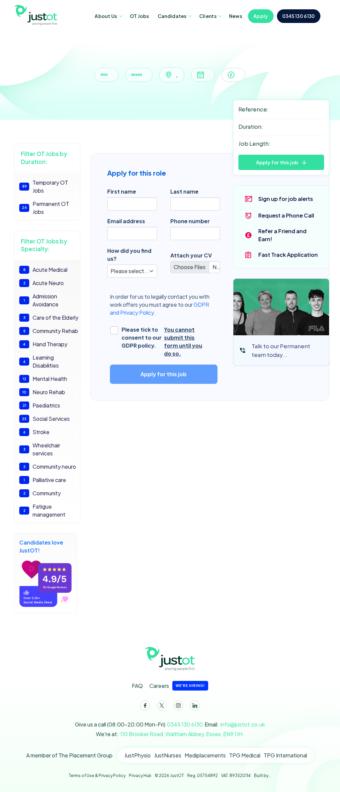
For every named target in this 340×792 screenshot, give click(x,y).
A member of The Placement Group (69, 755)
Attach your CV (191, 255)
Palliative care (45, 479)
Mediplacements (205, 755)
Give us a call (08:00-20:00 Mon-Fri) (139, 724)
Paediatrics (41, 405)
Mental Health (45, 378)
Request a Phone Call (286, 215)
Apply (260, 16)
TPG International (285, 755)
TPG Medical (244, 755)
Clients (207, 16)
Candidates (172, 16)
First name (121, 191)
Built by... (262, 775)
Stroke (36, 431)
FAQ (137, 685)
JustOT (38, 14)
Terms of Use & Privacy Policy (97, 775)
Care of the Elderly (51, 317)
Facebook (145, 706)
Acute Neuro (43, 282)
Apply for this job (277, 162)
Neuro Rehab (43, 392)
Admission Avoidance (41, 300)
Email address (126, 221)
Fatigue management (44, 510)
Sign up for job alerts (285, 198)
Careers (177, 685)
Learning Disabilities (41, 361)
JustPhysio (137, 755)
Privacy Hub (140, 775)
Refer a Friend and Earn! (282, 235)
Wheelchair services (41, 449)
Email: (235, 724)
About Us (106, 16)
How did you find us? (129, 254)
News (235, 16)
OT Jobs (139, 16)
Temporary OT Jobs (45, 186)
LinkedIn (195, 706)
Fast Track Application (288, 254)
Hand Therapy (45, 344)
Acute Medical (45, 269)
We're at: (170, 733)
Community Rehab (50, 330)
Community (42, 493)
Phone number (190, 221)
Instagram (178, 706)
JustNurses (167, 755)
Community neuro (49, 466)
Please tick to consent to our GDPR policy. (162, 341)
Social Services (46, 418)
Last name (184, 191)
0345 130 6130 (298, 16)
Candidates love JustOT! (41, 546)
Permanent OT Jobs (45, 207)
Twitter (162, 706)
